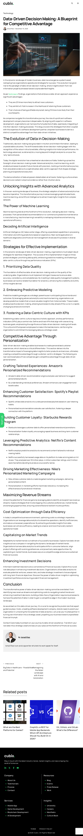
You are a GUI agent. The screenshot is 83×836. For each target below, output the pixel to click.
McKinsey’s (13, 94)
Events (50, 783)
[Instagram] (14, 768)
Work (49, 790)
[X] (9, 768)
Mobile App (12, 805)
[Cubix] (8, 3)
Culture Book (52, 815)
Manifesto (51, 812)
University (51, 805)
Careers (50, 809)
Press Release (52, 787)
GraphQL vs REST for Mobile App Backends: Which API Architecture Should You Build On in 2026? (40, 733)
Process (11, 787)
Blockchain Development (18, 812)
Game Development (16, 809)
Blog (49, 780)
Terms (33, 829)
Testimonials (13, 783)
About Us (11, 780)
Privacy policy (45, 829)
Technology (8, 13)
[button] (72, 3)
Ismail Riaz (10, 29)
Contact (11, 790)
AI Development (14, 815)
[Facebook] (5, 768)
